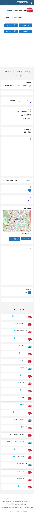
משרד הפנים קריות (10, 506)
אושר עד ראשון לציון (28, 507)
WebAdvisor (14, 513)
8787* (29, 200)
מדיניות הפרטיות (10, 501)
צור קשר (3, 501)
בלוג (29, 501)
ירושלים (25, 85)
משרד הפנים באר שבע (6, 507)
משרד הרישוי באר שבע (17, 507)
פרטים (25, 65)
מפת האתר (24, 501)
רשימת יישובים (18, 501)
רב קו (19, 85)
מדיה (8, 65)
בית (30, 85)
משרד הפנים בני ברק (12, 504)
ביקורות (16, 65)
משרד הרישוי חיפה (9, 503)
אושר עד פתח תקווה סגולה (22, 506)
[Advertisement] (17, 47)
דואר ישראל (26, 503)
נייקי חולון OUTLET (22, 504)
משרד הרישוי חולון (18, 503)
